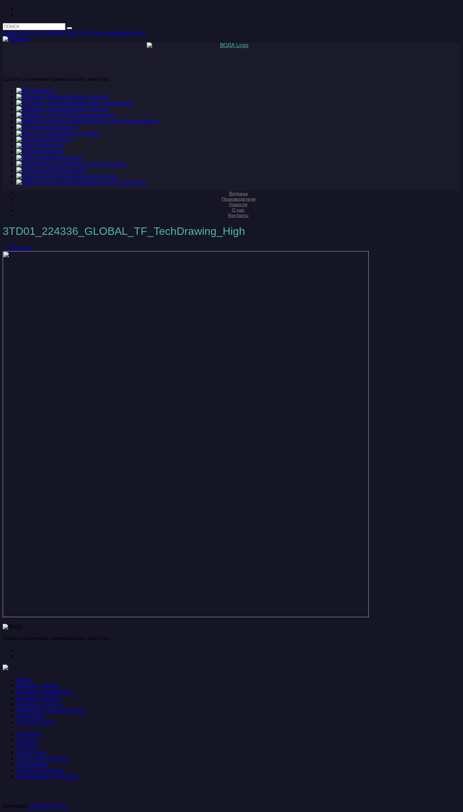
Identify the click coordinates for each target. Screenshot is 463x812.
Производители (238, 199)
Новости (238, 204)
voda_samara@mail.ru (119, 33)
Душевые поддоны (40, 770)
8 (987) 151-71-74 (68, 33)
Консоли (26, 740)
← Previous (17, 248)
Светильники (32, 764)
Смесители (30, 716)
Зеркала (26, 746)
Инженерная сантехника (47, 776)
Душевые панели (38, 698)
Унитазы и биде (35, 722)
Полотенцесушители (42, 758)
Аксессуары (31, 752)
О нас (238, 209)
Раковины (28, 734)
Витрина (238, 193)
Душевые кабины (38, 686)
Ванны (24, 680)
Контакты (238, 215)
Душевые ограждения (44, 692)
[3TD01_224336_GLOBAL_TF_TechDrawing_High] (186, 615)
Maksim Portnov (48, 806)
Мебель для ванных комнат (50, 710)
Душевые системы (39, 704)
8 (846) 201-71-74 (24, 33)
